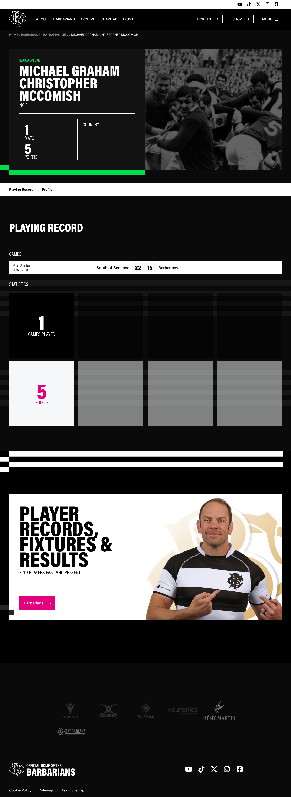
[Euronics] (182, 710)
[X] (258, 4)
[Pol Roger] (145, 710)
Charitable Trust (116, 19)
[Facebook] (276, 4)
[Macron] (71, 710)
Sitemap (46, 790)
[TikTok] (249, 4)
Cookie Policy (20, 790)
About (42, 19)
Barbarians (64, 19)
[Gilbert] (108, 710)
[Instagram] (267, 4)
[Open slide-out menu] (270, 19)
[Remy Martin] (219, 710)
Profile (47, 189)
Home (13, 34)
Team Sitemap (73, 790)
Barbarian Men (55, 34)
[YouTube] (239, 4)
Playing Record (21, 189)
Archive (87, 19)
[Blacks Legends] (71, 732)
